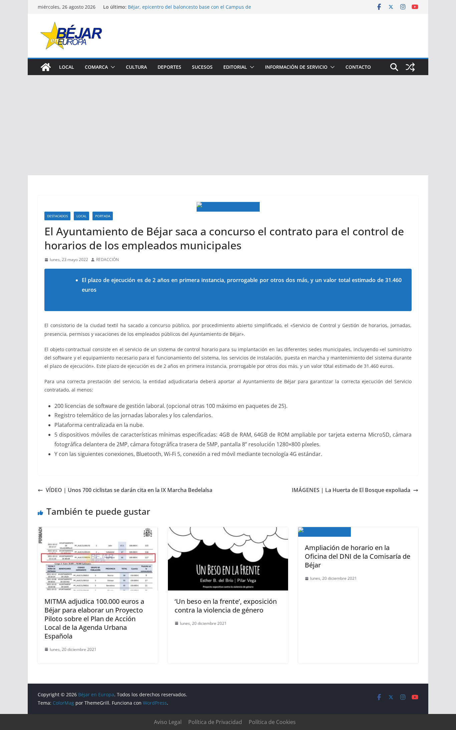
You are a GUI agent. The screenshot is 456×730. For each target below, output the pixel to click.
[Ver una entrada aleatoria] (410, 67)
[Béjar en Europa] (46, 67)
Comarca (96, 67)
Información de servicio (296, 67)
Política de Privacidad (215, 722)
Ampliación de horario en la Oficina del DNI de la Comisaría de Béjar (357, 556)
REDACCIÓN (107, 259)
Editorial (235, 67)
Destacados (57, 216)
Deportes (169, 67)
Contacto (358, 67)
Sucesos (202, 67)
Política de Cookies (272, 722)
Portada (102, 216)
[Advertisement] (228, 125)
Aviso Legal (168, 722)
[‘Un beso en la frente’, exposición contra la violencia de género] (228, 531)
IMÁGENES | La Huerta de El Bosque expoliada (351, 490)
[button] (111, 67)
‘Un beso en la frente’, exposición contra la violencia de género (226, 606)
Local (66, 67)
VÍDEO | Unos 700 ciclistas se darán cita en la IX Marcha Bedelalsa (129, 490)
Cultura (136, 67)
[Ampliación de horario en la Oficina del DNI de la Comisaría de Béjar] (324, 531)
